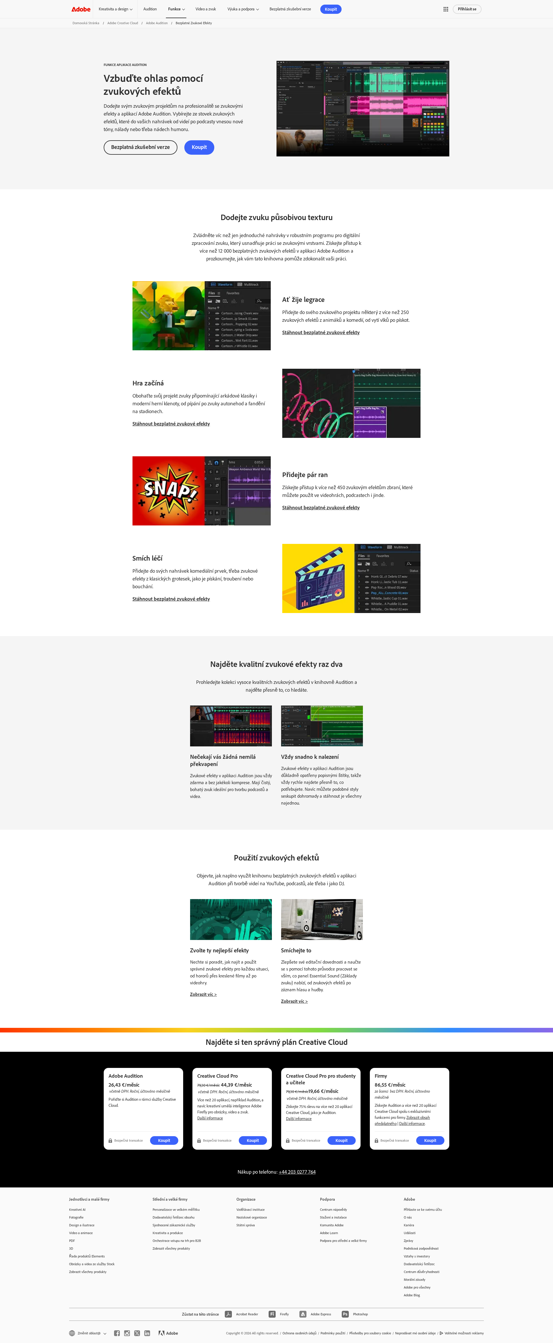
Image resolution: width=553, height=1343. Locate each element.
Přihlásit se (467, 9)
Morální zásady (414, 1280)
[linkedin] (147, 1333)
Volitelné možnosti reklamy (464, 1333)
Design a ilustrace (81, 1225)
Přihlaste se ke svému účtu (423, 1210)
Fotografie (76, 1217)
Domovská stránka (86, 23)
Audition (150, 9)
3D (71, 1248)
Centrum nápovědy (333, 1210)
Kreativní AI (77, 1210)
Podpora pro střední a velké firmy (343, 1241)
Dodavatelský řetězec (419, 1264)
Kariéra (409, 1225)
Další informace (210, 1118)
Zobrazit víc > (203, 994)
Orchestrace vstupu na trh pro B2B (177, 1241)
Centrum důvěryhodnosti (422, 1272)
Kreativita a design (113, 9)
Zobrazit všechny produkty (88, 1272)
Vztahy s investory (417, 1256)
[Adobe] (81, 9)
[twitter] (137, 1333)
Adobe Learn (329, 1233)
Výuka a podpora (241, 9)
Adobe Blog (412, 1295)
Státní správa (245, 1225)
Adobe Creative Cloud (122, 23)
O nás (408, 1217)
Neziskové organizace (251, 1217)
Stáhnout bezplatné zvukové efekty (321, 332)
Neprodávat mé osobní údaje (415, 1333)
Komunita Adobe (332, 1225)
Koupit (331, 9)
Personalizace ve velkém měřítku (176, 1210)
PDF (72, 1241)
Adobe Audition (157, 23)
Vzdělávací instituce (250, 1210)
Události (410, 1233)
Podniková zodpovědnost (421, 1248)
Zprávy (408, 1241)
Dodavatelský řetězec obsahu (173, 1217)
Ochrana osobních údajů (300, 1333)
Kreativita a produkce (168, 1233)
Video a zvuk (206, 9)
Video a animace (81, 1233)
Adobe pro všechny (417, 1287)
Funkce (174, 9)
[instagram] (127, 1333)
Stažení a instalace (333, 1217)
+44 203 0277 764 (297, 1172)
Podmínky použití (333, 1333)
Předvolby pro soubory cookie (370, 1333)
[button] (445, 9)
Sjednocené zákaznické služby (174, 1225)
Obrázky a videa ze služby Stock (92, 1264)
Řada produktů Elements (87, 1256)
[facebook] (117, 1333)
